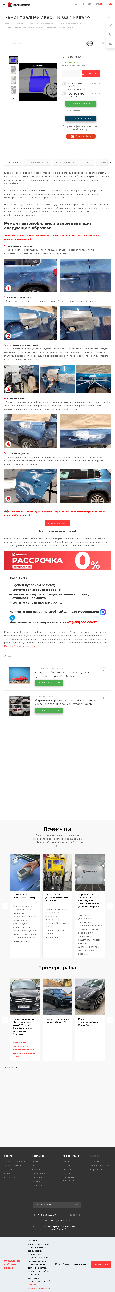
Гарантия (67, 1169)
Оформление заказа (99, 1165)
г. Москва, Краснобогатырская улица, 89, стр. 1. (58, 1228)
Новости (36, 1169)
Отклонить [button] (80, 1264)
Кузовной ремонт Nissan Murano (22, 646)
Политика (67, 1173)
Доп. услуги (9, 1177)
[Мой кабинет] (89, 4)
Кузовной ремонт (12, 1165)
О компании (37, 1161)
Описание (13, 162)
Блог (34, 1189)
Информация (71, 1156)
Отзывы (87, 162)
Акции (7, 1173)
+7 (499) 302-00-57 (48, 1215)
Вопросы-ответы (98, 1169)
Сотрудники (37, 1177)
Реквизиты (68, 1165)
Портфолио (37, 1185)
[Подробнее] (103, 670)
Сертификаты (38, 1173)
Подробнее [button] (62, 1264)
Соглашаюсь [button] (101, 1264)
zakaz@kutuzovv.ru (59, 1220)
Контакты (94, 1161)
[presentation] (13, 51)
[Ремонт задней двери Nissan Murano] (38, 82)
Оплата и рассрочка (37, 162)
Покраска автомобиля (15, 1161)
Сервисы (67, 1161)
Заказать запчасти (57, 523)
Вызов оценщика (65, 162)
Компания (38, 1156)
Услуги (8, 1156)
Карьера (36, 1181)
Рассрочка (9, 1169)
